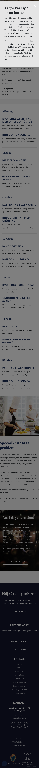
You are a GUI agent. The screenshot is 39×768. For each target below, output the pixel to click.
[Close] (34, 6)
